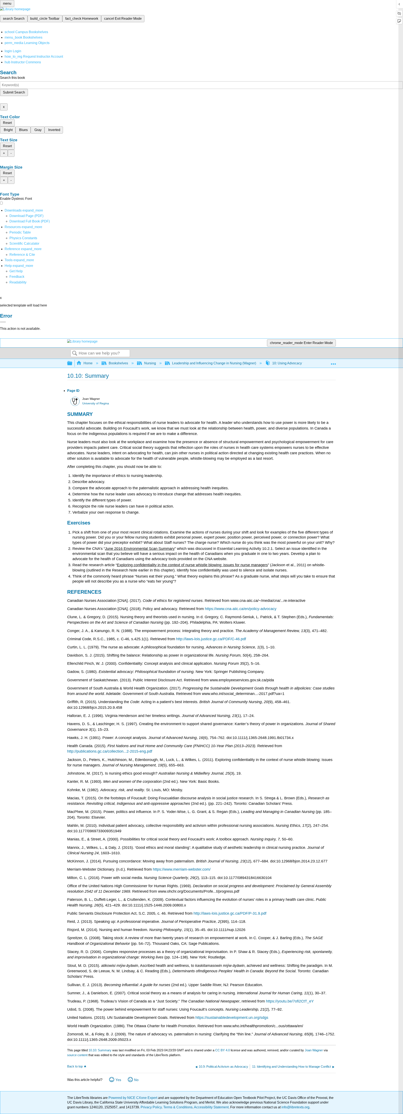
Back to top (75, 1066)
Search (75, 353)
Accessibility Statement (211, 1107)
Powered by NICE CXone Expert (133, 1098)
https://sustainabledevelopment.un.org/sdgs (231, 1017)
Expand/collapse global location (333, 362)
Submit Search (14, 92)
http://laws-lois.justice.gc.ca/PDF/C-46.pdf (211, 639)
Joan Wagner (314, 1050)
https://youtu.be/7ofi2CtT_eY (290, 1001)
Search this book (12, 77)
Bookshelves (118, 363)
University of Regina (95, 403)
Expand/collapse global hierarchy (72, 363)
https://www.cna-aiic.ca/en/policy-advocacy (240, 609)
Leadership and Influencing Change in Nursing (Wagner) (214, 363)
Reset (7, 123)
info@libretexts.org (295, 1107)
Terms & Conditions (177, 1107)
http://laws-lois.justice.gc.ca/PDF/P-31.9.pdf (230, 913)
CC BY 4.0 (222, 1050)
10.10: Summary (100, 1050)
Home (88, 363)
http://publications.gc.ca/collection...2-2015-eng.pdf (109, 751)
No (136, 1080)
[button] (16, 276)
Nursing (150, 363)
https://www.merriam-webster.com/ (182, 869)
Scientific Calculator (24, 243)
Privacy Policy (151, 1107)
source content (77, 1055)
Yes (118, 1080)
